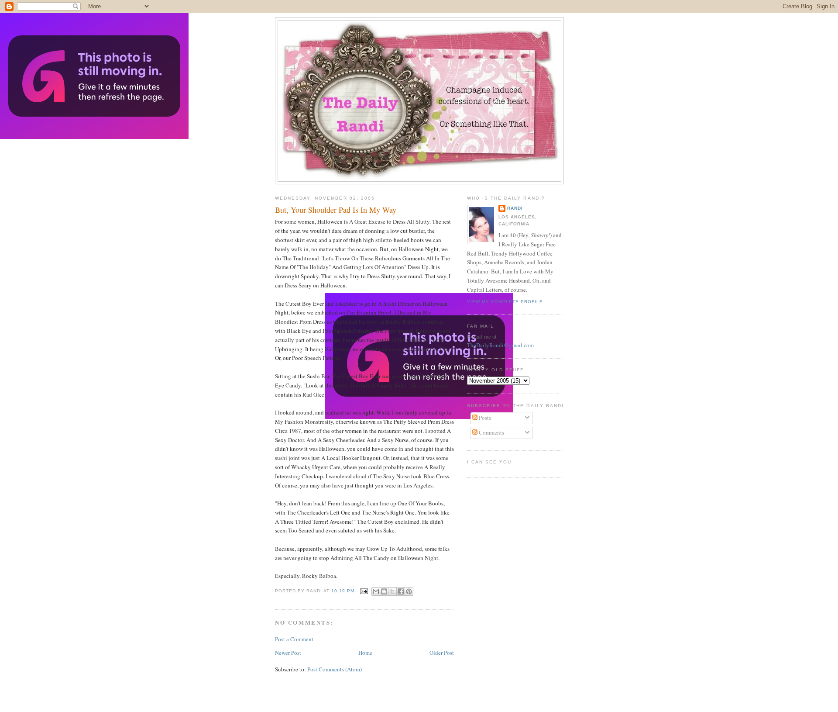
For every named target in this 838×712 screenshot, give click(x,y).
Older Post (441, 653)
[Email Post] (363, 590)
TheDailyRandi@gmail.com (500, 345)
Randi (515, 208)
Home (365, 653)
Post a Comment (294, 639)
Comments (490, 432)
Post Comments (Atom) (334, 669)
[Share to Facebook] (400, 591)
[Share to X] (392, 591)
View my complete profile (505, 301)
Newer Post (288, 653)
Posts (484, 418)
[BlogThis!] (384, 591)
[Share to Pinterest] (409, 591)
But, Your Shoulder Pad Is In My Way (335, 209)
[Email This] (375, 591)
